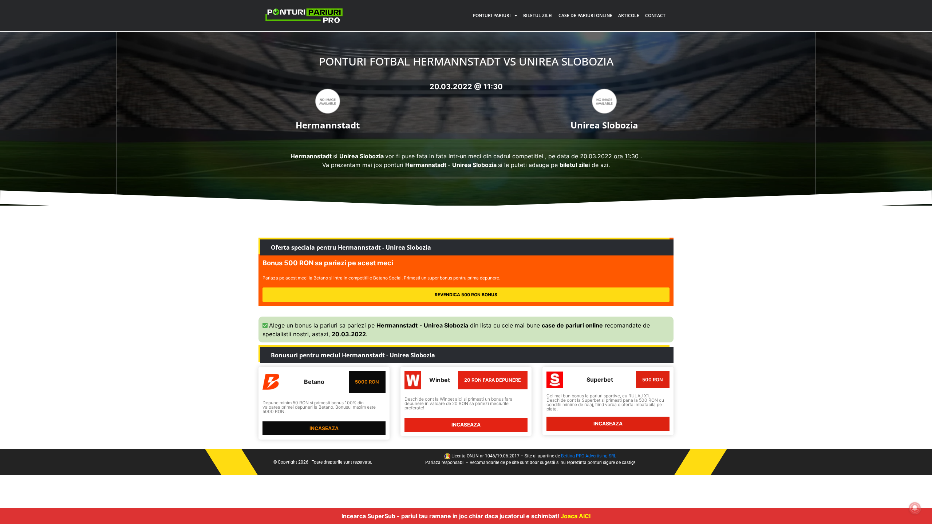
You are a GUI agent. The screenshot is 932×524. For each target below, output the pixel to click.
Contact (655, 15)
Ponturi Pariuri (492, 15)
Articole (628, 15)
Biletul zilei (538, 15)
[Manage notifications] (915, 508)
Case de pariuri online (585, 15)
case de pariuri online (572, 325)
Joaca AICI (576, 516)
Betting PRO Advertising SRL (588, 455)
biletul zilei (575, 164)
